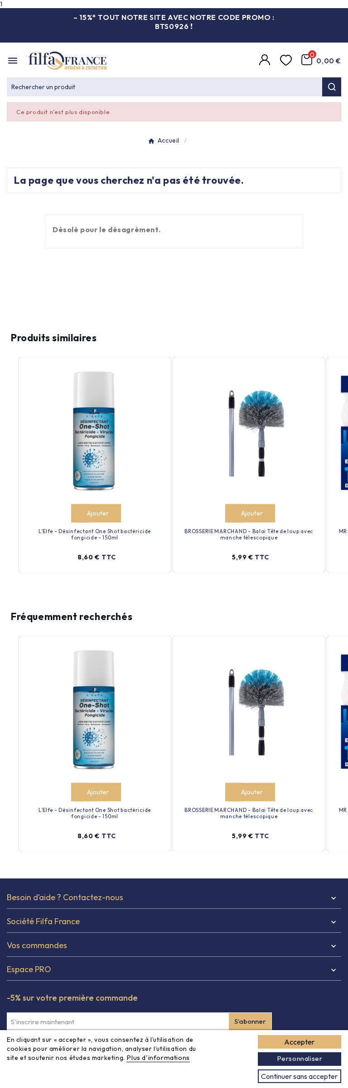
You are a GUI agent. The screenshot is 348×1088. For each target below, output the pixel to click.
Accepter (299, 1041)
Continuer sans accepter (299, 1076)
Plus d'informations (157, 1057)
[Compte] (266, 60)
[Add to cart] (80, 513)
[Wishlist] (287, 61)
